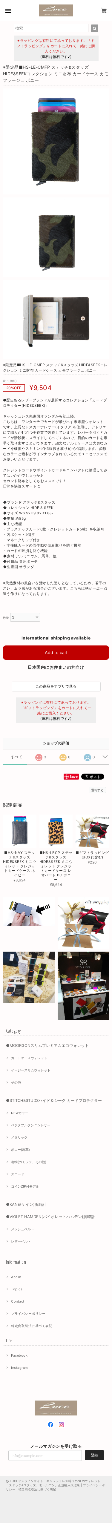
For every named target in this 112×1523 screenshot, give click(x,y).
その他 (16, 1082)
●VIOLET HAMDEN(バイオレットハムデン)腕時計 (50, 1216)
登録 (94, 1455)
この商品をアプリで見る (56, 686)
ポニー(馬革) (20, 1150)
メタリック (19, 1137)
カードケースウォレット (29, 1058)
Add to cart (56, 652)
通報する (97, 790)
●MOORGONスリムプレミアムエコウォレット (47, 1045)
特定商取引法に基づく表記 (31, 1326)
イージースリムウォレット (30, 1070)
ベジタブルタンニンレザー (30, 1125)
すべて (16, 757)
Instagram (19, 1368)
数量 (6, 617)
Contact (17, 1301)
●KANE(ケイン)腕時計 (26, 1204)
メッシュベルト (22, 1229)
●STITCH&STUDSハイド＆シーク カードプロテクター (54, 1100)
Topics (16, 1289)
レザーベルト (21, 1241)
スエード (17, 1174)
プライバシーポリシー (28, 1314)
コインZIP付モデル (25, 1186)
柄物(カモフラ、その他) (28, 1162)
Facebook (19, 1355)
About (16, 1277)
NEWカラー (19, 1113)
